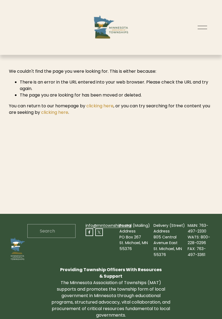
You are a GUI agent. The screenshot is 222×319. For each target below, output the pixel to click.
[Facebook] (89, 232)
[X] (99, 232)
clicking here (99, 106)
